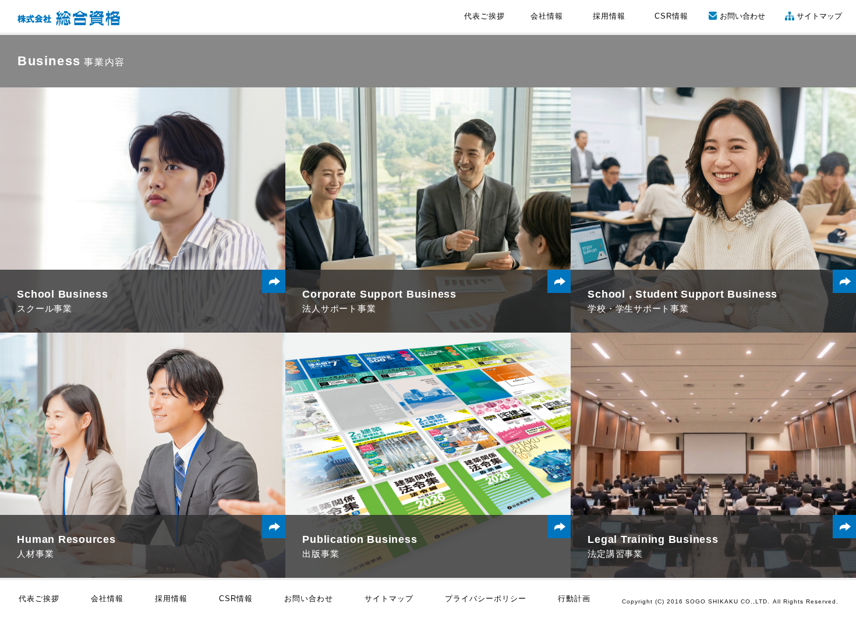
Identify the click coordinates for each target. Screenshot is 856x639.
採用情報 (609, 16)
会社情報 (546, 16)
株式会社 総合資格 (68, 18)
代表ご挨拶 (484, 16)
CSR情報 (671, 16)
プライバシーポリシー (485, 598)
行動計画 (574, 598)
